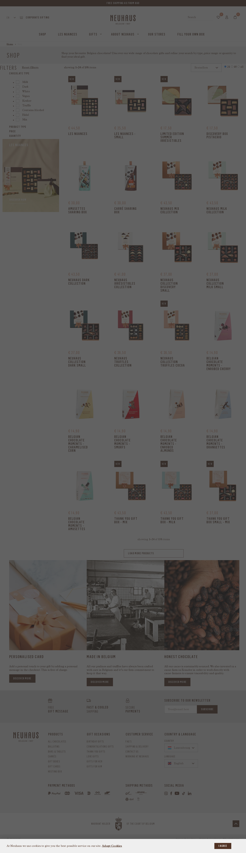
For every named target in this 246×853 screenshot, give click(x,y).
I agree (222, 845)
